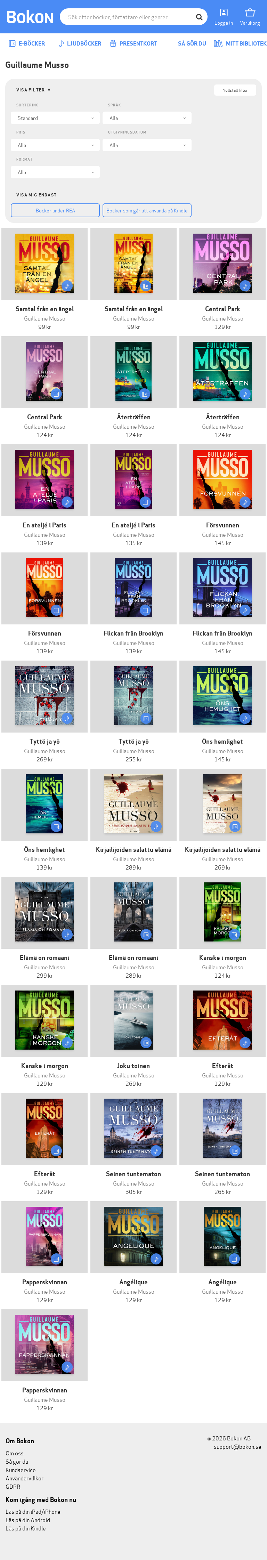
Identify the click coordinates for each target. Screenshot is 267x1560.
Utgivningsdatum (127, 132)
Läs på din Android (28, 1519)
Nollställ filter (235, 90)
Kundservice (21, 1469)
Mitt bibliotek (246, 43)
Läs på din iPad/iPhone (33, 1511)
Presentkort (138, 43)
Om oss (15, 1453)
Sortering (27, 105)
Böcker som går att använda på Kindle (147, 210)
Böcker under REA (55, 210)
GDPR (13, 1486)
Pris (20, 132)
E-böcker (31, 43)
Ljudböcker (83, 43)
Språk (114, 105)
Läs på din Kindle (26, 1528)
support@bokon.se (237, 1446)
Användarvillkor (24, 1478)
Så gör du (191, 43)
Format (24, 159)
